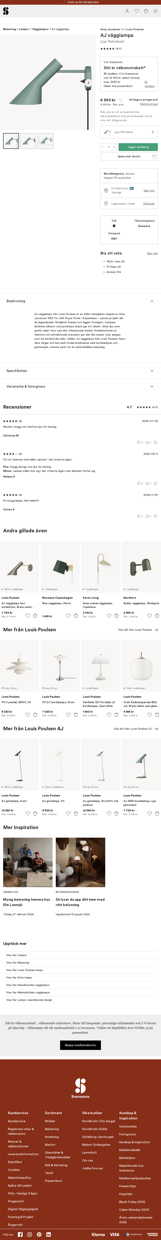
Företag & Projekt (20, 1217)
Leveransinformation (23, 1154)
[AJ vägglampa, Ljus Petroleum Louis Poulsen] (48, 82)
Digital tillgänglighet (23, 1209)
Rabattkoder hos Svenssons (131, 1168)
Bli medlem (150, 84)
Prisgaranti (16, 1201)
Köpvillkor (15, 1162)
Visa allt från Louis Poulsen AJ (133, 728)
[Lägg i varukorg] (35, 615)
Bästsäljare (127, 1158)
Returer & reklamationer (18, 1144)
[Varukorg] (146, 11)
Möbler (50, 1121)
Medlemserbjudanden (135, 1178)
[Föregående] (7, 83)
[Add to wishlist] (28, 615)
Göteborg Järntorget (98, 1137)
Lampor (24, 29)
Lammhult (89, 1152)
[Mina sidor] (127, 11)
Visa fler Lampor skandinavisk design (29, 999)
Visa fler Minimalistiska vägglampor (28, 992)
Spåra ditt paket (20, 1185)
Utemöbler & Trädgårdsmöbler (58, 1155)
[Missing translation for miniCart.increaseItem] (114, 147)
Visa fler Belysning (17, 962)
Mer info (149, 190)
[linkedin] (48, 1234)
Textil (49, 1173)
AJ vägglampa (60, 29)
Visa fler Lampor (16, 955)
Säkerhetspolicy (19, 1178)
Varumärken (128, 1126)
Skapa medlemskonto (80, 1045)
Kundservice (17, 1121)
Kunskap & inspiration (134, 1142)
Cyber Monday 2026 (134, 1210)
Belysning (9, 29)
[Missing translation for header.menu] (155, 11)
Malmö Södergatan (96, 1145)
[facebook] (20, 1234)
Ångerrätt (15, 1225)
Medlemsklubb (129, 1150)
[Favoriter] (136, 11)
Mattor (50, 1145)
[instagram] (29, 1234)
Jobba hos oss (92, 1168)
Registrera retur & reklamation (21, 1131)
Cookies (14, 1170)
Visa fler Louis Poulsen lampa (24, 970)
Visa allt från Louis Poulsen (135, 629)
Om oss (87, 1160)
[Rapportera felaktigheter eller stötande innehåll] (155, 442)
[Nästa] (88, 83)
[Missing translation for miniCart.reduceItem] (103, 147)
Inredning (52, 1137)
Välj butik (149, 203)
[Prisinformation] (120, 100)
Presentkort (53, 1181)
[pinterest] (39, 1234)
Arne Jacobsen (110, 29)
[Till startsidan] (6, 11)
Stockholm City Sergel (98, 1121)
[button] (111, 48)
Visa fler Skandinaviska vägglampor (28, 985)
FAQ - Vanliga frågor (23, 1193)
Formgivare (127, 1134)
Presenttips (127, 1186)
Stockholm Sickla (94, 1129)
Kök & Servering (56, 1165)
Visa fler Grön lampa (19, 977)
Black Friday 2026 (132, 1202)
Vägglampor (40, 29)
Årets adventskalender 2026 (136, 1220)
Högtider (126, 1194)
